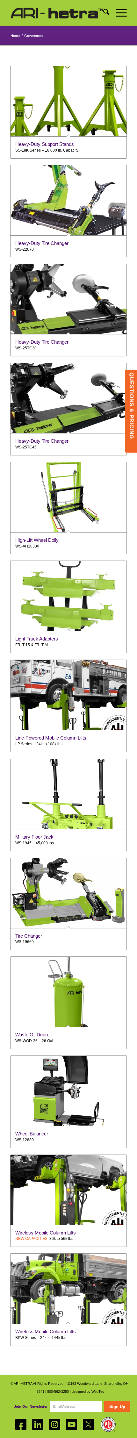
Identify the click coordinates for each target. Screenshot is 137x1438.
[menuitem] (103, 13)
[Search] (103, 13)
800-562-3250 (58, 1391)
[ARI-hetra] (56, 13)
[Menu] (118, 13)
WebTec (97, 1391)
